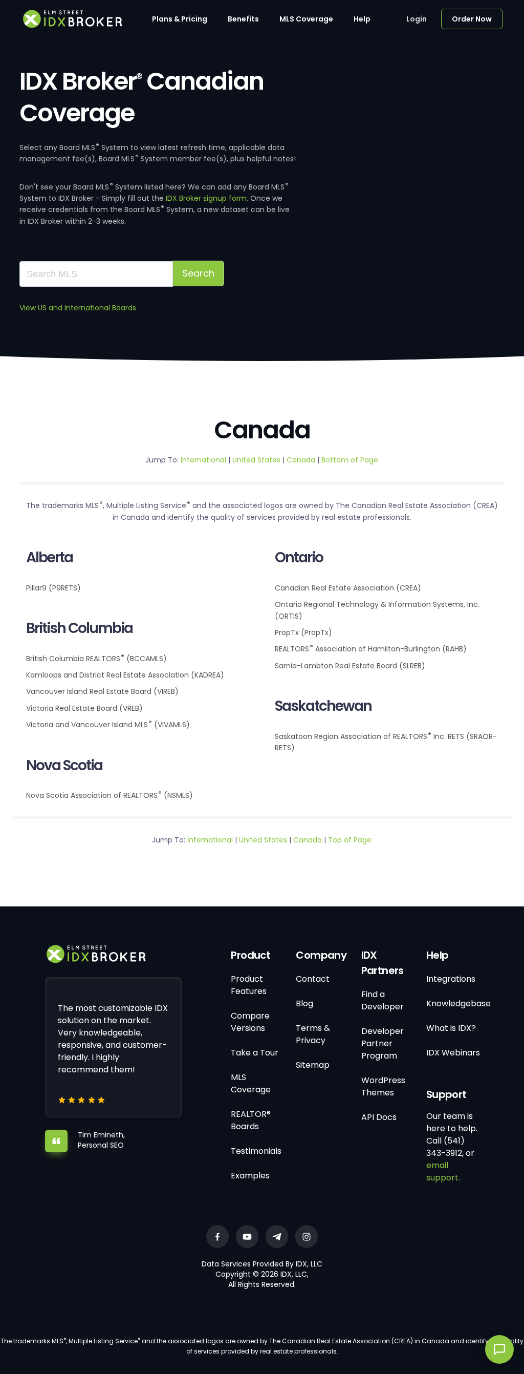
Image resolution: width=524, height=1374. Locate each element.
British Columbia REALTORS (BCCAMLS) (96, 658)
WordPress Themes (383, 1086)
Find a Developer (382, 1000)
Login (416, 19)
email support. (443, 1171)
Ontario (299, 557)
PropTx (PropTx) (303, 632)
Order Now (472, 19)
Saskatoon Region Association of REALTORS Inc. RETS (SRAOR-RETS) (386, 742)
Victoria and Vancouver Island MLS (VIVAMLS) (108, 724)
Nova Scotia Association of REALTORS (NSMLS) (109, 795)
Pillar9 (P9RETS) (53, 588)
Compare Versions (250, 1022)
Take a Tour (254, 1053)
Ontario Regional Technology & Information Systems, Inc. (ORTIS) (377, 610)
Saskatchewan (323, 706)
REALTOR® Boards (251, 1120)
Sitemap (313, 1065)
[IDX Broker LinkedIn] (277, 1236)
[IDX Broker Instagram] (306, 1236)
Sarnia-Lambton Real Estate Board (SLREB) (350, 666)
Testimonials (256, 1151)
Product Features (249, 985)
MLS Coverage (306, 19)
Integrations (450, 979)
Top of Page (350, 840)
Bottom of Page (349, 460)
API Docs (379, 1117)
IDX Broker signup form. (207, 198)
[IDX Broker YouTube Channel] (247, 1236)
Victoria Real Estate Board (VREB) (84, 708)
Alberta (49, 557)
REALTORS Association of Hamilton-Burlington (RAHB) (371, 648)
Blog (304, 1003)
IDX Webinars (453, 1053)
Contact (313, 979)
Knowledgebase (458, 1003)
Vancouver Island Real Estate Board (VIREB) (102, 691)
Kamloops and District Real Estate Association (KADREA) (125, 675)
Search (198, 273)
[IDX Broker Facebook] (217, 1236)
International (204, 460)
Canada (301, 460)
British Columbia (79, 628)
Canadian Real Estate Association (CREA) (348, 588)
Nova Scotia (64, 765)
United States (257, 460)
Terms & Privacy (313, 1034)
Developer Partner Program (382, 1043)
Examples (250, 1175)
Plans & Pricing (179, 19)
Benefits (243, 19)
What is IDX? (451, 1028)
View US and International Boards (77, 308)
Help (362, 19)
